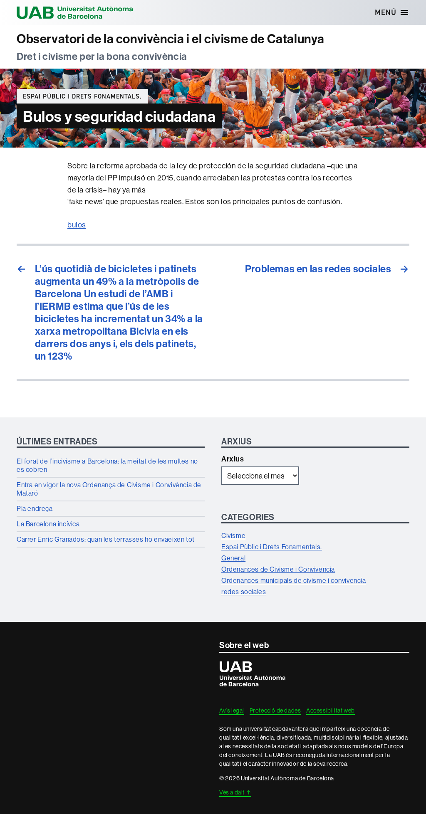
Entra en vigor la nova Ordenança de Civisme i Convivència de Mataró (109, 489)
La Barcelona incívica (48, 524)
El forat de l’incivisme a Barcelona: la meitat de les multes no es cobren (107, 465)
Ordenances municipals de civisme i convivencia (293, 580)
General (233, 558)
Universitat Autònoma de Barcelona (75, 12)
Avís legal (231, 710)
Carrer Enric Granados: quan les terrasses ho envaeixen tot (106, 539)
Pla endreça (35, 508)
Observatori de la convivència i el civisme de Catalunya (170, 39)
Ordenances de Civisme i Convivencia (278, 569)
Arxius (232, 459)
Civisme (233, 535)
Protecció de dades (275, 710)
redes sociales (243, 591)
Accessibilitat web (330, 710)
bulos (76, 224)
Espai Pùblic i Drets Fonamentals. (82, 96)
